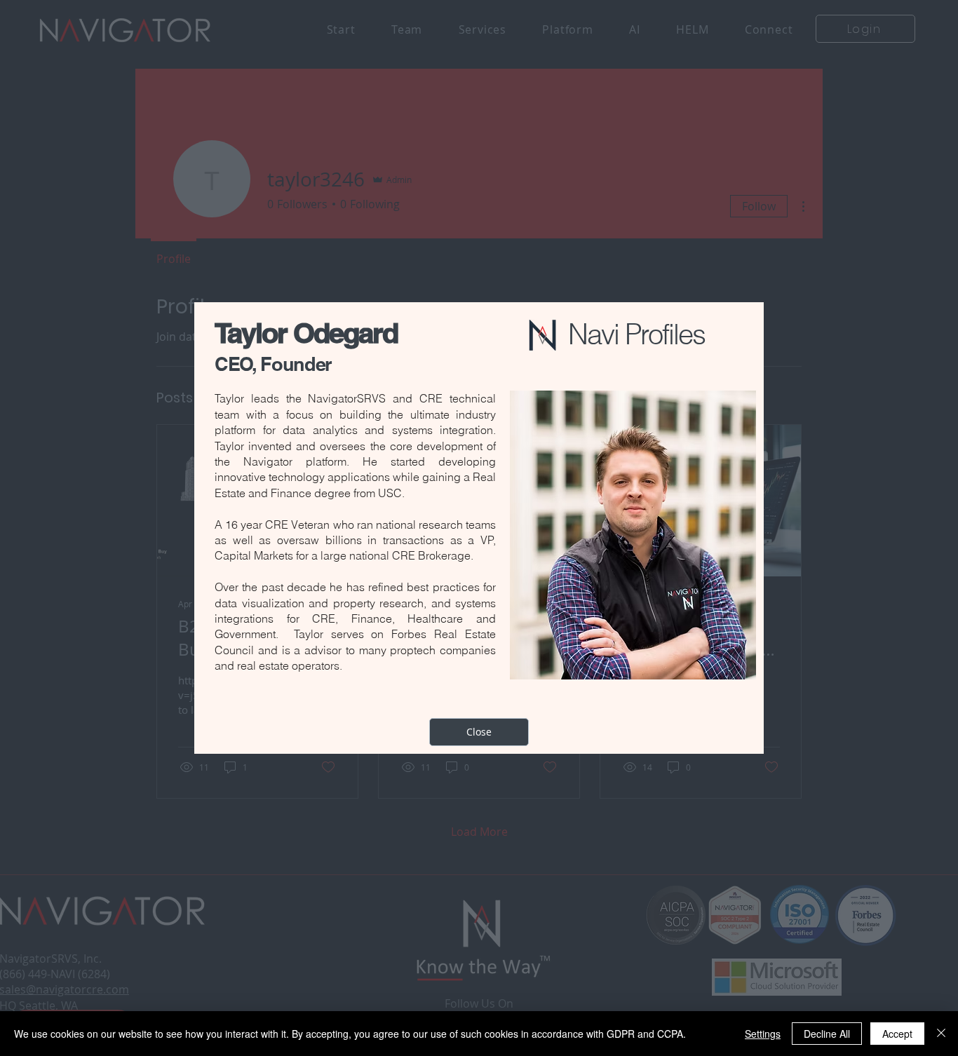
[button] (479, 732)
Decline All (827, 1034)
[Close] (941, 1033)
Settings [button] (763, 1034)
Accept (897, 1034)
